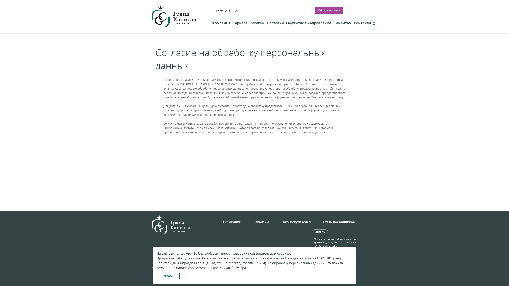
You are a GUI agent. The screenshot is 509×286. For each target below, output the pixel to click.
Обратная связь (329, 10)
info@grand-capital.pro (326, 246)
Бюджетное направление (308, 23)
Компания (221, 23)
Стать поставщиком (339, 222)
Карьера (240, 23)
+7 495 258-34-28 (227, 11)
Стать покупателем (296, 222)
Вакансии (261, 222)
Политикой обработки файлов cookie (260, 258)
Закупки (257, 23)
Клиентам (343, 23)
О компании (231, 222)
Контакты (362, 23)
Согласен (168, 276)
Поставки (275, 23)
